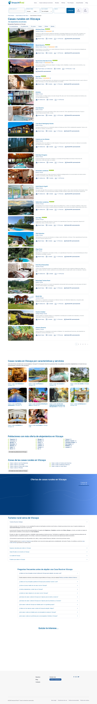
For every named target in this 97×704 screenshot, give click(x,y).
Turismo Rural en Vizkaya (16, 522)
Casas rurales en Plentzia (16, 467)
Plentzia (61, 577)
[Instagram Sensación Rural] (75, 677)
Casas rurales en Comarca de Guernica (61, 463)
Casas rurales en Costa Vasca (58, 466)
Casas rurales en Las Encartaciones (19, 463)
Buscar (71, 10)
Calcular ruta (52, 677)
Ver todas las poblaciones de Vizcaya (18, 451)
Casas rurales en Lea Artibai (17, 464)
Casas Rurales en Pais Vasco (22, 15)
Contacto (38, 682)
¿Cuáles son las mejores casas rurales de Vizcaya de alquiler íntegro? (36, 608)
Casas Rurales (11, 15)
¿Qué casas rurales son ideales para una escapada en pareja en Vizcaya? (37, 612)
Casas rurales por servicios (46, 2)
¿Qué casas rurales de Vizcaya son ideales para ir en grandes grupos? (36, 604)
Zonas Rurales (79, 2)
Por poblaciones (24, 26)
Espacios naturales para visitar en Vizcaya (20, 548)
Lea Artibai (65, 577)
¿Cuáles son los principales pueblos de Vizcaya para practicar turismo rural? (38, 581)
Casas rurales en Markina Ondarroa (60, 464)
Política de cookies (84, 700)
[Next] (87, 344)
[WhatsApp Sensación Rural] (77, 677)
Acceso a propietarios (55, 679)
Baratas (57, 2)
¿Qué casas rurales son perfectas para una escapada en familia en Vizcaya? (38, 616)
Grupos (40, 26)
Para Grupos (71, 2)
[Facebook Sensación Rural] (73, 677)
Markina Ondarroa (73, 577)
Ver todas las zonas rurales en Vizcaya (18, 470)
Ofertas (63, 2)
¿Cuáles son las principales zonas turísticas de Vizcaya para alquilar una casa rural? (40, 573)
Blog (87, 2)
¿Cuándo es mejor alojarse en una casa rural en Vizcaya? (33, 593)
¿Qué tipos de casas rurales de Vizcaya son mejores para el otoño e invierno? (38, 597)
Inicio (35, 2)
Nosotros (38, 677)
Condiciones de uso (62, 700)
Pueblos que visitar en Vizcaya (17, 559)
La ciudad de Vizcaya (15, 555)
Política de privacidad (74, 700)
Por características (13, 26)
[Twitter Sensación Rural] (78, 677)
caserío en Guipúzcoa (26, 541)
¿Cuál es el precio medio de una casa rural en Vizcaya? (33, 585)
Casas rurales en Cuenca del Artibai (19, 466)
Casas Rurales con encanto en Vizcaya (19, 552)
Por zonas (33, 26)
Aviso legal (53, 700)
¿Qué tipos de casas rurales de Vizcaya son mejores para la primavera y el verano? (40, 600)
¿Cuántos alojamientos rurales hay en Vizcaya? (31, 589)
